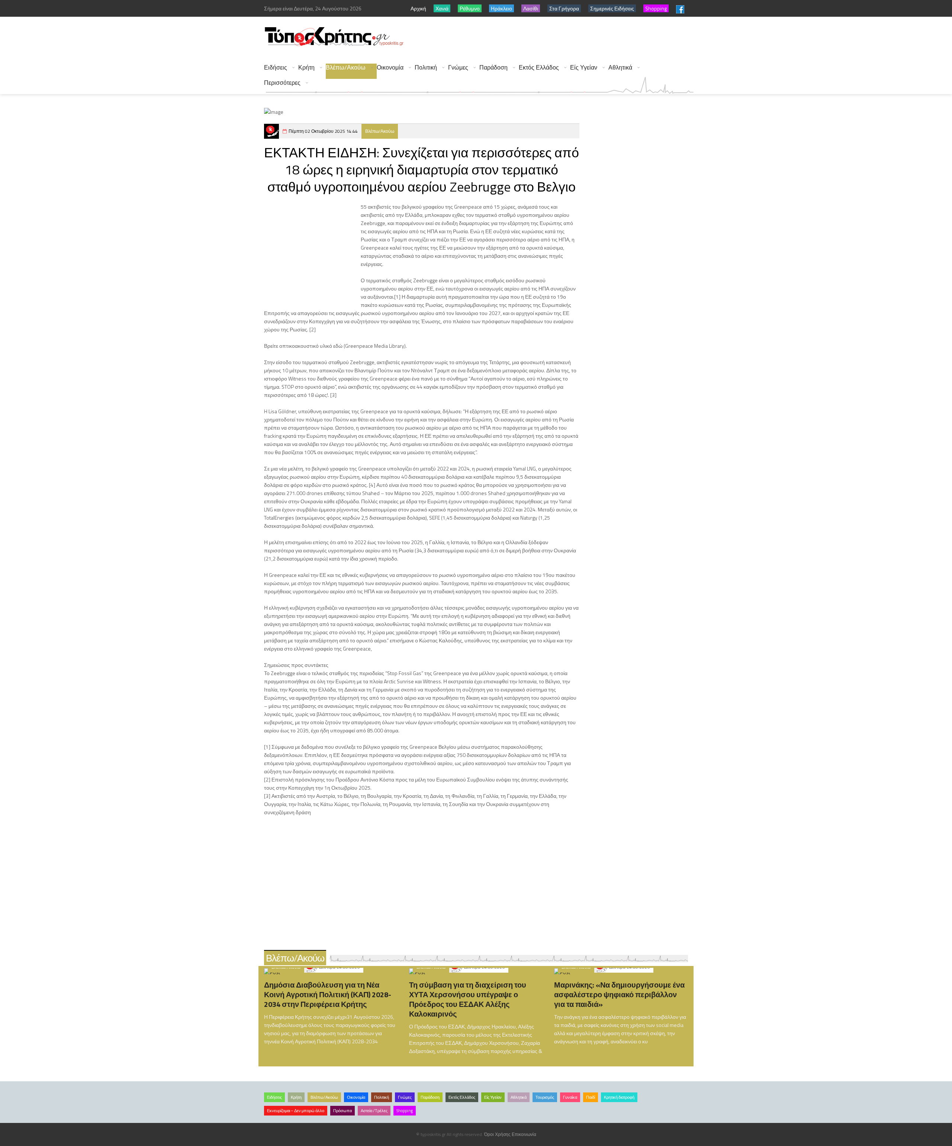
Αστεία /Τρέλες (374, 1111)
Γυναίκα (570, 1097)
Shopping (404, 1111)
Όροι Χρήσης (497, 1134)
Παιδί (590, 1097)
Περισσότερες (282, 83)
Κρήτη (306, 67)
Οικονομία (390, 67)
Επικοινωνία (524, 1134)
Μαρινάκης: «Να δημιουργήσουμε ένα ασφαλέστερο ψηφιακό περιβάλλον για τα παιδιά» (619, 994)
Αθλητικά (620, 67)
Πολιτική (426, 67)
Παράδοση (493, 67)
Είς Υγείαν (583, 67)
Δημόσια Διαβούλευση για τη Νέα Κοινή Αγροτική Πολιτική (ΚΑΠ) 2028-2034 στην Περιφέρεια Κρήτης (327, 994)
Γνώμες (458, 67)
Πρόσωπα (342, 1111)
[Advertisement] (558, 37)
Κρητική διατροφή (619, 1097)
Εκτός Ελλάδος (539, 67)
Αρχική (418, 8)
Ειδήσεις (275, 67)
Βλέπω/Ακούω (346, 67)
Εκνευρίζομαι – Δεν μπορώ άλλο (295, 1111)
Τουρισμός (545, 1097)
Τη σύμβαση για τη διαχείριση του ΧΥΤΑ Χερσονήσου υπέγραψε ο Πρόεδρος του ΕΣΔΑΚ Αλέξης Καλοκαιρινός (467, 999)
